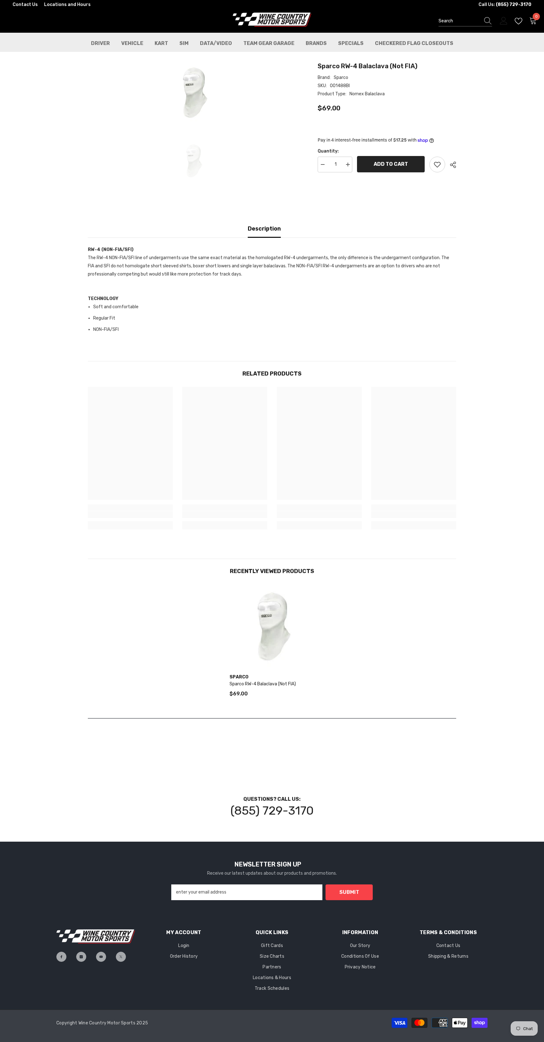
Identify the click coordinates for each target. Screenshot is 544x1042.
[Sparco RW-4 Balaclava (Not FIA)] (272, 626)
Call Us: (505, 4)
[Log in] (503, 21)
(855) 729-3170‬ (272, 810)
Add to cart (391, 164)
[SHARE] (450, 164)
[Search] (465, 21)
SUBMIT (349, 892)
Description (264, 228)
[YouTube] (101, 957)
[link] (130, 514)
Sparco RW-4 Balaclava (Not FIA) (263, 684)
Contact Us (25, 4)
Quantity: (328, 151)
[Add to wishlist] (437, 164)
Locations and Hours (67, 4)
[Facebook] (61, 957)
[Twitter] (121, 957)
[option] (193, 92)
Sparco (341, 77)
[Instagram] (81, 957)
